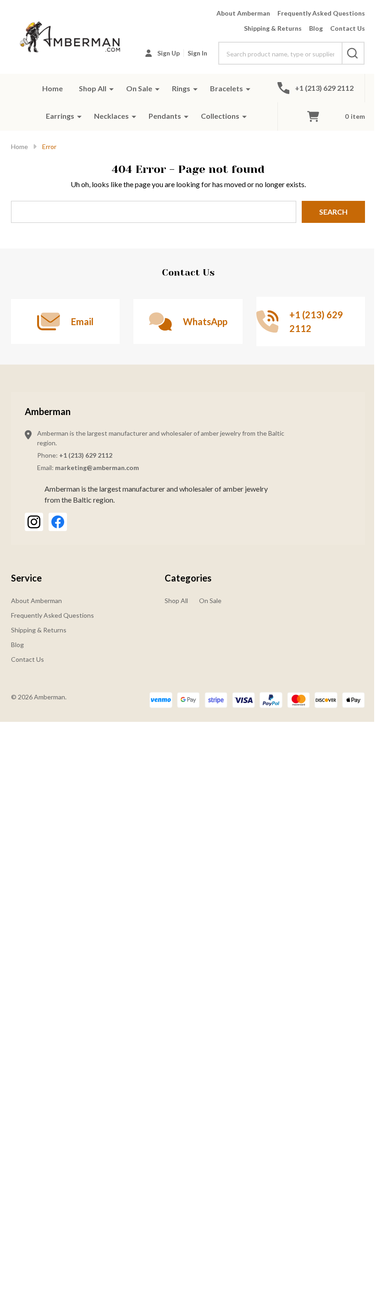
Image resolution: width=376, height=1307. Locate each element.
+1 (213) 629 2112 (85, 455)
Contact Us (347, 28)
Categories (188, 577)
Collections (220, 115)
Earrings (60, 115)
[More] (111, 88)
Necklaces (111, 115)
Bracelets (226, 88)
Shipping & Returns (273, 28)
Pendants (165, 115)
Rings (181, 88)
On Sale (139, 88)
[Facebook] (58, 522)
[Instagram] (34, 522)
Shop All (92, 88)
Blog (316, 28)
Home (52, 88)
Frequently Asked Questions (321, 13)
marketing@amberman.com (97, 467)
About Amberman (243, 13)
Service (26, 577)
